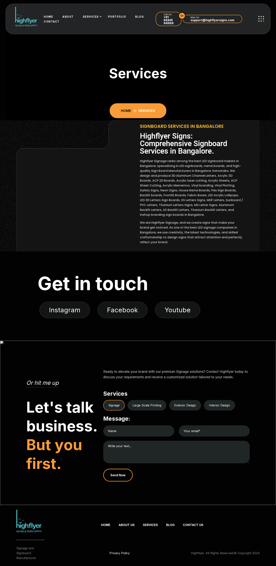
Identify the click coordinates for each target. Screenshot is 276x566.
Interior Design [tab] (219, 405)
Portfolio (117, 16)
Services (91, 16)
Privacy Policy (119, 553)
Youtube (178, 310)
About (68, 16)
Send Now (118, 475)
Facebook (122, 310)
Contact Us (193, 525)
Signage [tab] (114, 405)
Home (48, 16)
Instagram (64, 310)
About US (127, 525)
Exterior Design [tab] (185, 405)
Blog (139, 16)
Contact (52, 21)
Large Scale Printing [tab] (147, 405)
